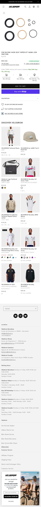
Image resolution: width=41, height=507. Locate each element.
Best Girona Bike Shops (9, 443)
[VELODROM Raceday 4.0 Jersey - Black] (22, 258)
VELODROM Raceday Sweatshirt (27, 285)
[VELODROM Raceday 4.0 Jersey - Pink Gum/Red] (30, 258)
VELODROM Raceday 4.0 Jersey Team (29, 179)
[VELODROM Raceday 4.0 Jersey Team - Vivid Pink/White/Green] (22, 188)
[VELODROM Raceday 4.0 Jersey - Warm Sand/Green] (27, 258)
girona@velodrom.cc (7, 343)
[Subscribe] (35, 308)
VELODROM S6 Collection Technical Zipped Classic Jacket (9, 216)
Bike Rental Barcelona (8, 439)
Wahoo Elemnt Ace (7, 430)
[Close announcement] (38, 1)
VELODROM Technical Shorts (10, 148)
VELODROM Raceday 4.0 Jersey (29, 249)
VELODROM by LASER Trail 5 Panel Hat (30, 148)
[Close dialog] (38, 473)
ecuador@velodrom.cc (8, 359)
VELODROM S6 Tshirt (8, 284)
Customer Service (7, 468)
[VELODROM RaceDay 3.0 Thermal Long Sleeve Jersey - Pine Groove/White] (8, 258)
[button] (3, 7)
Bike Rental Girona (7, 434)
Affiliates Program (7, 455)
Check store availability (33, 63)
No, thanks (11, 501)
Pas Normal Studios (7, 426)
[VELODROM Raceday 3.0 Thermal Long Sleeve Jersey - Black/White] (2, 258)
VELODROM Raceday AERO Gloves (29, 215)
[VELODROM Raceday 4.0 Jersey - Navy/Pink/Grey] (32, 258)
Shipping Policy (6, 460)
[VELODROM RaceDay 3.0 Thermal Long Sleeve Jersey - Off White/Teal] (5, 258)
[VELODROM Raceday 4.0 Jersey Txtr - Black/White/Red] (24, 188)
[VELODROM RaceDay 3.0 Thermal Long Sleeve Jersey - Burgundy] (10, 258)
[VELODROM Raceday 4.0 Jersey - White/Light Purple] (24, 258)
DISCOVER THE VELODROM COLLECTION (20, 2)
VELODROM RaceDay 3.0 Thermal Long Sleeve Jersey (10, 249)
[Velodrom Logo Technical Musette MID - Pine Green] (5, 188)
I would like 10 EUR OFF (11, 496)
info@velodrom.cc (7, 333)
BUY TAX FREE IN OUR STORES (14, 113)
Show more (5, 447)
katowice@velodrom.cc (8, 352)
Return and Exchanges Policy (11, 464)
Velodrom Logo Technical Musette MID (9, 179)
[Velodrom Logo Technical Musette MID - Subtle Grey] (2, 188)
